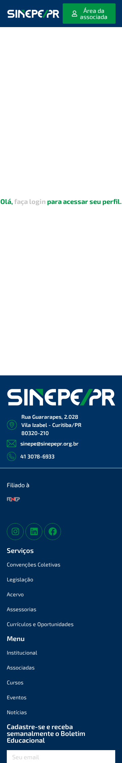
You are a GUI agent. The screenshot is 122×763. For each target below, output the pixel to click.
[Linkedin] (33, 531)
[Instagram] (15, 531)
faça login (30, 201)
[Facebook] (52, 531)
